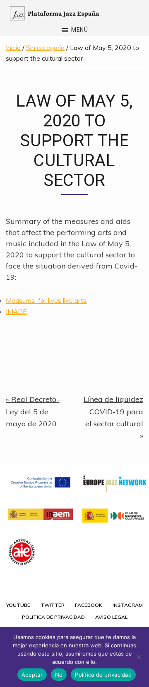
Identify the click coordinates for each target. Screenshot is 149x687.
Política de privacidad (103, 674)
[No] (139, 657)
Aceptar (32, 674)
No (59, 674)
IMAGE (16, 311)
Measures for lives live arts (46, 300)
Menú (79, 29)
